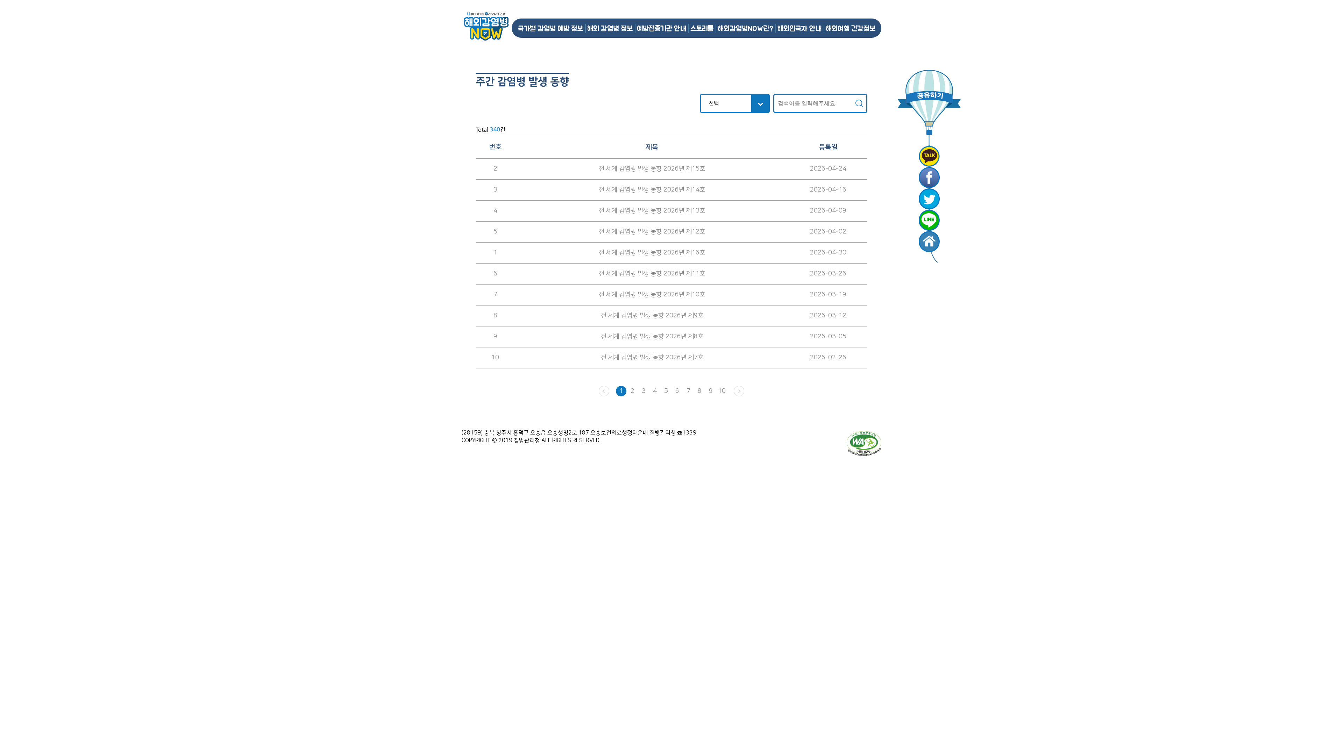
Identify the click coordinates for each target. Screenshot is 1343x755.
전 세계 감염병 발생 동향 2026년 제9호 (652, 315)
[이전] (604, 391)
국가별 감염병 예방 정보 (550, 28)
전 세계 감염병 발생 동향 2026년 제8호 (652, 336)
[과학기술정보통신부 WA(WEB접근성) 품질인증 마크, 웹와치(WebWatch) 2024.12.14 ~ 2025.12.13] (863, 443)
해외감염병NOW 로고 (486, 26)
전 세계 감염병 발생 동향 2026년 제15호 (652, 168)
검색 (859, 103)
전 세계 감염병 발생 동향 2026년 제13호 (652, 210)
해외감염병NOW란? (745, 28)
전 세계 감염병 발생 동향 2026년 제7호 (652, 357)
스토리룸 (701, 28)
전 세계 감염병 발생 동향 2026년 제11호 (652, 273)
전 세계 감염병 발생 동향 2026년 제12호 (652, 231)
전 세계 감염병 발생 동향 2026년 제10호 (652, 294)
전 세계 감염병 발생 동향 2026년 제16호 (652, 252)
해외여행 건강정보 (850, 28)
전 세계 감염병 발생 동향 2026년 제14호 (652, 189)
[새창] (929, 156)
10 (722, 391)
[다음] (739, 391)
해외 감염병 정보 (610, 28)
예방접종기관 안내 (661, 28)
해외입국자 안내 (799, 28)
